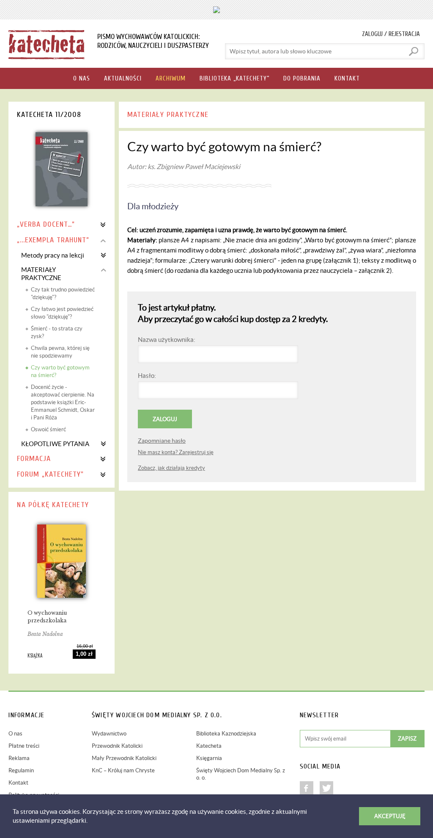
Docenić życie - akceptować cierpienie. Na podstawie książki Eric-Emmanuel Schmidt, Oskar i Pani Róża (63, 402)
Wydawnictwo (109, 733)
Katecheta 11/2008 (49, 114)
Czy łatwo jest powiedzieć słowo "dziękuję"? (62, 313)
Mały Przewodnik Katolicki (124, 758)
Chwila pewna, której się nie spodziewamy (60, 352)
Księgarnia (209, 758)
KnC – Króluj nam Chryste (123, 770)
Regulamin (21, 770)
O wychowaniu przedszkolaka (47, 617)
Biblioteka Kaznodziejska (226, 733)
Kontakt (18, 783)
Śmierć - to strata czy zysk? (56, 332)
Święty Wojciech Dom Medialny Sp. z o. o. (240, 774)
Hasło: (147, 375)
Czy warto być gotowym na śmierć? (60, 371)
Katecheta (209, 746)
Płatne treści (23, 746)
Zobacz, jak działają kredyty (171, 468)
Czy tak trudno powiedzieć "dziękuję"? (63, 293)
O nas (15, 733)
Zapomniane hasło (162, 440)
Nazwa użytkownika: (166, 339)
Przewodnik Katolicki (117, 746)
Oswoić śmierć (48, 429)
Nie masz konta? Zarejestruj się (176, 452)
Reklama (19, 758)
